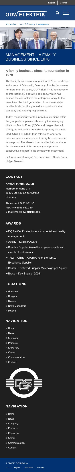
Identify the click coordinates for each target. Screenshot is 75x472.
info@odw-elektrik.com (27, 211)
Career (11, 352)
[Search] (55, 13)
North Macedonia (17, 306)
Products (13, 343)
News (11, 333)
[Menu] (64, 13)
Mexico (12, 310)
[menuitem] (52, 3)
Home (11, 328)
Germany (13, 291)
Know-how (13, 347)
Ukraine (12, 301)
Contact (12, 362)
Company (13, 338)
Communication (16, 357)
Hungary (12, 296)
